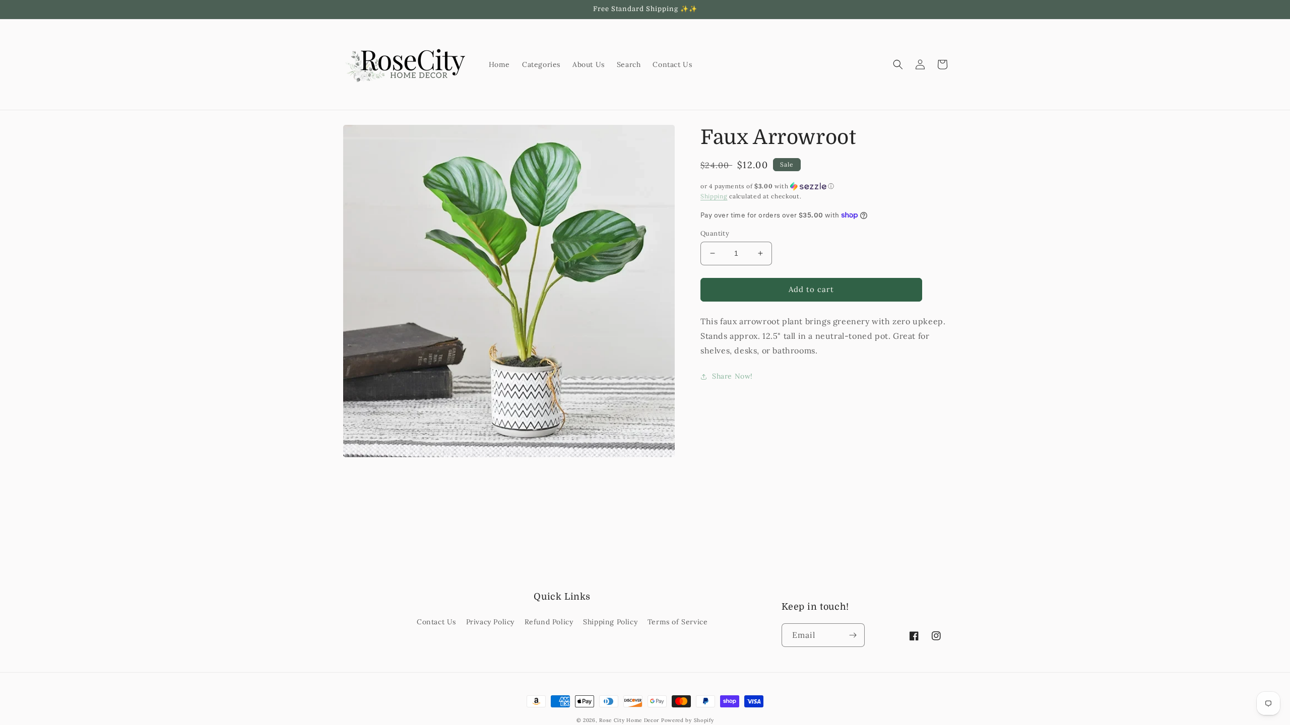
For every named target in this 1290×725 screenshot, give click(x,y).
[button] (898, 64)
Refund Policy (549, 621)
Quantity (714, 233)
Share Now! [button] (732, 376)
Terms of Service (678, 621)
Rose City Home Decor (629, 720)
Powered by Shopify (687, 720)
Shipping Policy (610, 621)
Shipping (714, 196)
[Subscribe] (853, 635)
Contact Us (436, 621)
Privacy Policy (490, 621)
